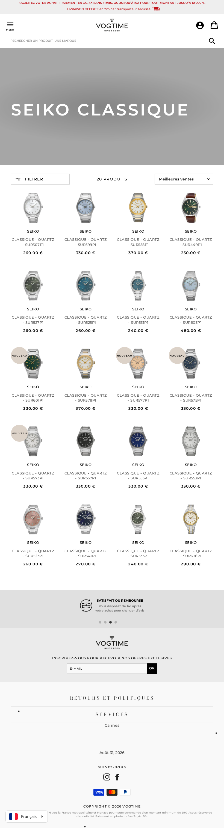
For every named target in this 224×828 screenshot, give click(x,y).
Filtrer (33, 179)
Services (112, 714)
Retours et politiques (112, 698)
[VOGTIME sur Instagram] (106, 776)
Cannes (112, 725)
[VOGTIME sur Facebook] (117, 776)
